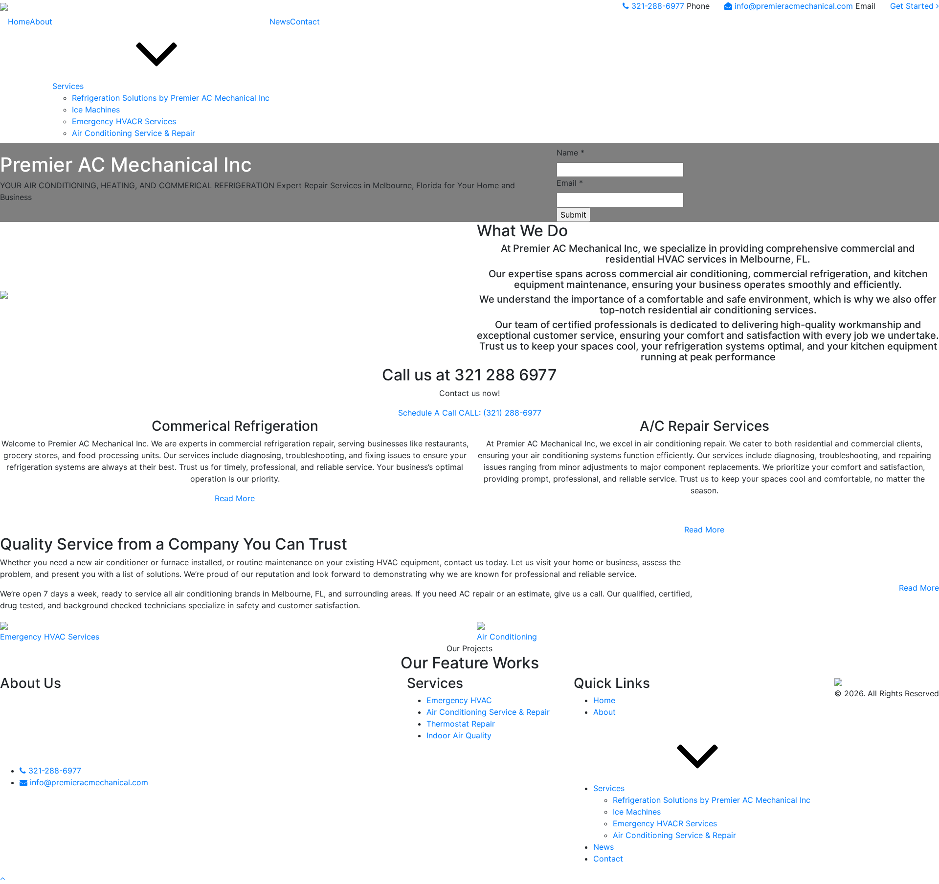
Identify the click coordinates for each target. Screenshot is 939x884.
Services (68, 86)
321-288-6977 (659, 6)
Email (570, 183)
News (279, 21)
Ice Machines (96, 109)
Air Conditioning (507, 636)
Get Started (913, 6)
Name (570, 152)
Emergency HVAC (459, 700)
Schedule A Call (427, 413)
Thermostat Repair (460, 724)
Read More (235, 498)
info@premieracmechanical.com (795, 6)
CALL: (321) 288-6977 (500, 413)
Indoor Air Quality (459, 735)
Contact (305, 21)
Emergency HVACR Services (124, 121)
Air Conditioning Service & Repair (133, 133)
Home (19, 21)
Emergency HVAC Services (49, 636)
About (41, 21)
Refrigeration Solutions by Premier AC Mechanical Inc (170, 98)
